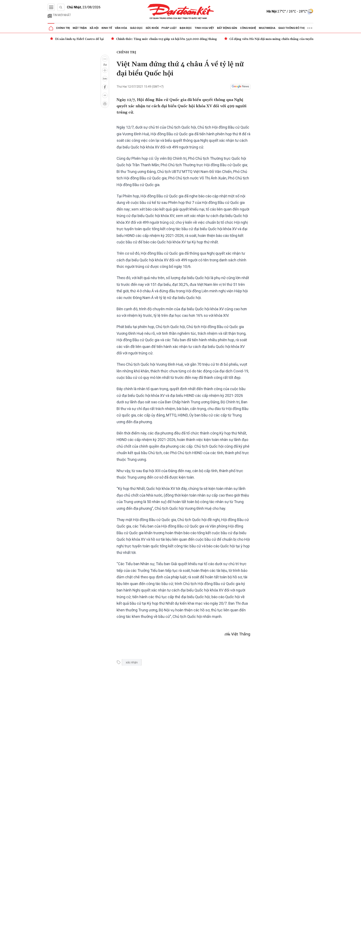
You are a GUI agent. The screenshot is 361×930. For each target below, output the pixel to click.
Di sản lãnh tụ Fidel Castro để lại (79, 39)
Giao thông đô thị (291, 27)
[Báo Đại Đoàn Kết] (180, 11)
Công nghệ (248, 27)
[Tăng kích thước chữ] (105, 70)
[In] (105, 103)
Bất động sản (227, 27)
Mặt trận (80, 27)
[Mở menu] (51, 7)
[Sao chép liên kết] (105, 95)
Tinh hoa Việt (204, 27)
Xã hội (94, 27)
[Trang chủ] (51, 28)
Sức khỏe (152, 27)
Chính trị (63, 27)
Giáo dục (136, 27)
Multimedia (267, 27)
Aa (105, 64)
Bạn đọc (186, 27)
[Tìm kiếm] (60, 7)
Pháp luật (169, 27)
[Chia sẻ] (357, 924)
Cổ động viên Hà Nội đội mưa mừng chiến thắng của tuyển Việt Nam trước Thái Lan (289, 39)
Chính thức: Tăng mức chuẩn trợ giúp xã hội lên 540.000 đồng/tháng (166, 39)
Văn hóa (121, 27)
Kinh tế (107, 27)
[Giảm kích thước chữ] (105, 59)
